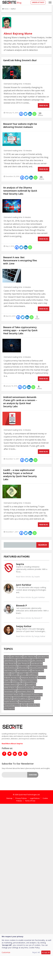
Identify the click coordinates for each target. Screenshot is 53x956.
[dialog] (26, 945)
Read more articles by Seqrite (28, 576)
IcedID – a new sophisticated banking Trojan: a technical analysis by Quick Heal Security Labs (20, 475)
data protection (24, 670)
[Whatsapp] (34, 114)
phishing (38, 688)
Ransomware (10, 691)
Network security (25, 688)
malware (16, 681)
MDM (22, 684)
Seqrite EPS (35, 698)
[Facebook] (21, 114)
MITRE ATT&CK (10, 688)
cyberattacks (10, 660)
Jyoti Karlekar (23, 584)
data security (38, 670)
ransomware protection (32, 695)
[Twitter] (25, 114)
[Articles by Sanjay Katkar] (9, 630)
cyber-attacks (29, 657)
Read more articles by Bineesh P (29, 618)
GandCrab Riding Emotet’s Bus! (19, 60)
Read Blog (43, 105)
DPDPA (22, 674)
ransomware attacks (13, 695)
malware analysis (29, 681)
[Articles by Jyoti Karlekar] (9, 588)
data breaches (10, 667)
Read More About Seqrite (12, 743)
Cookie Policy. (34, 947)
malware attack (11, 684)
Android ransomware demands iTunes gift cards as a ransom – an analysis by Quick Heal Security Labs (20, 402)
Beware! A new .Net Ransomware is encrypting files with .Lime (20, 260)
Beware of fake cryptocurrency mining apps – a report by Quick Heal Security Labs (20, 330)
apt (6, 657)
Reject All (36, 952)
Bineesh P (21, 605)
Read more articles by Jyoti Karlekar (30, 597)
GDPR (7, 681)
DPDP (14, 674)
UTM (24, 705)
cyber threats (23, 664)
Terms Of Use (30, 801)
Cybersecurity (24, 660)
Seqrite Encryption (21, 698)
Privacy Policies (21, 798)
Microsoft (31, 684)
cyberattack (42, 657)
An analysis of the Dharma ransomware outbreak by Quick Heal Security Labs (20, 190)
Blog (19, 2)
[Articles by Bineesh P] (9, 609)
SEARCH (42, 545)
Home (6, 9)
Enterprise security (29, 677)
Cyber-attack (16, 657)
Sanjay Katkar (23, 626)
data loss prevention (38, 667)
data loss (23, 667)
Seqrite (20, 564)
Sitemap (9, 798)
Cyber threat (10, 664)
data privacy (10, 670)
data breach (37, 664)
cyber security (38, 660)
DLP (7, 674)
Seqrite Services (11, 702)
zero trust (9, 708)
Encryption (32, 674)
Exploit (41, 677)
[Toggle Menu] (50, 2)
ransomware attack (25, 691)
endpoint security (12, 677)
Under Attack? (38, 2)
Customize (6, 952)
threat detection (26, 702)
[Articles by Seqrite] (9, 568)
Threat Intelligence (12, 705)
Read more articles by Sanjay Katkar (30, 636)
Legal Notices (35, 798)
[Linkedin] (30, 114)
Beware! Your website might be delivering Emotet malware (20, 125)
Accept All (46, 952)
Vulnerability (34, 705)
